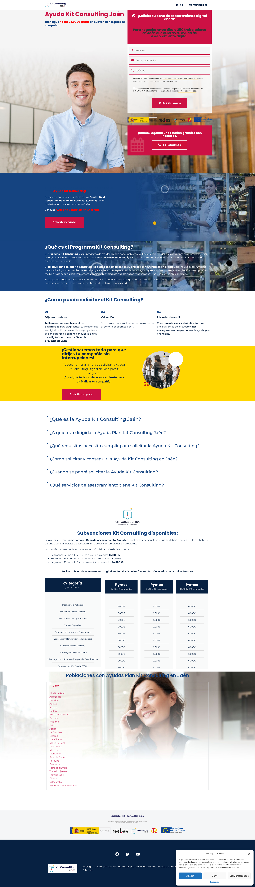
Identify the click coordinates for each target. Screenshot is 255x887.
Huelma (54, 721)
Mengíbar (55, 753)
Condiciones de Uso (143, 866)
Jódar (52, 728)
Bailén (53, 711)
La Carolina (55, 732)
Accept (190, 875)
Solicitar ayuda (171, 103)
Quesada (54, 764)
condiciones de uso (190, 78)
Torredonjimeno (58, 771)
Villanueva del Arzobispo (63, 785)
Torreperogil (56, 775)
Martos (53, 750)
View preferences (239, 875)
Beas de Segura (58, 714)
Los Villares (55, 739)
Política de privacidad (169, 866)
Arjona (53, 704)
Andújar (54, 700)
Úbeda (53, 778)
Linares (53, 735)
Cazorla (53, 718)
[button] (249, 853)
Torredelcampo (58, 767)
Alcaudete (55, 696)
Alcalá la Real (56, 693)
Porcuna (54, 760)
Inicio (179, 5)
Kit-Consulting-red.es (116, 866)
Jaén (56, 685)
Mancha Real (57, 743)
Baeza (53, 707)
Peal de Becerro (58, 757)
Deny (215, 875)
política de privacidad (172, 78)
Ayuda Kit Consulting (69, 191)
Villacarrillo (55, 782)
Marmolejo (55, 746)
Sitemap (88, 870)
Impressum (214, 882)
